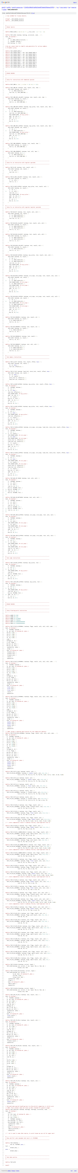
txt (72, 1170)
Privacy (13, 1170)
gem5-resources (17, 7)
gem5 (3, 7)
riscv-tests (63, 7)
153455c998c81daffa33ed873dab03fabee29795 (39, 7)
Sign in (74, 2)
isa (69, 7)
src (58, 7)
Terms (17, 1170)
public (9, 7)
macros (73, 7)
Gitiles (9, 1170)
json (75, 1170)
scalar (4, 9)
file (33, 13)
